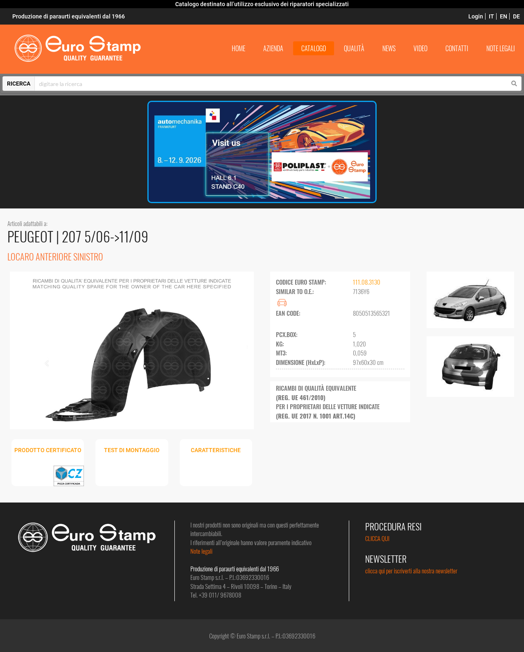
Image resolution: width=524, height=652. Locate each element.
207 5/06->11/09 (105, 236)
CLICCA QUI (377, 538)
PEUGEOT (31, 236)
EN (503, 16)
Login (475, 16)
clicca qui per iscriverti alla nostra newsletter (411, 570)
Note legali (201, 550)
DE (516, 16)
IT (491, 16)
